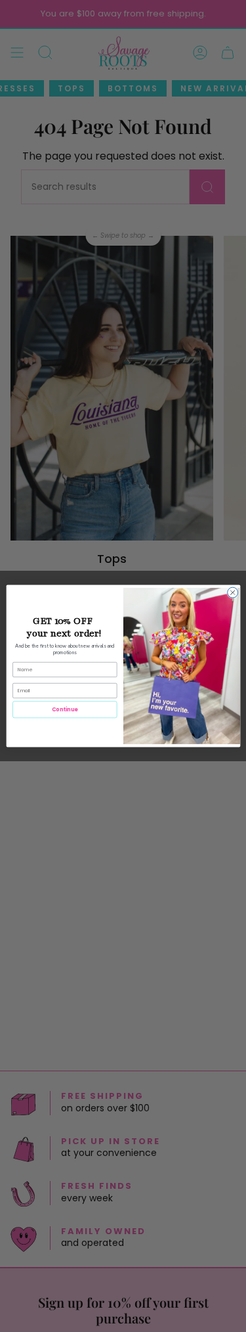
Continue (64, 709)
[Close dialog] (232, 592)
